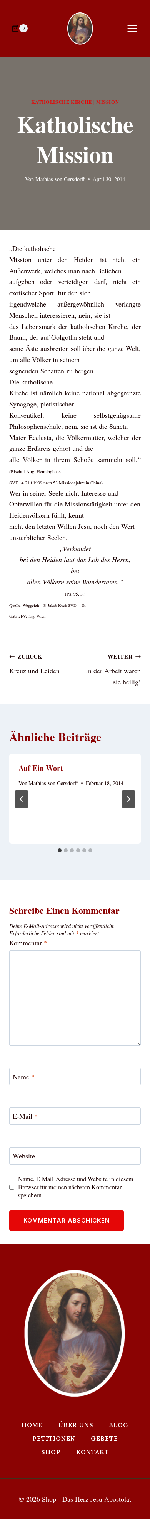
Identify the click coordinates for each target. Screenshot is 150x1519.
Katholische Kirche (61, 101)
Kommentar (28, 942)
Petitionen (53, 1438)
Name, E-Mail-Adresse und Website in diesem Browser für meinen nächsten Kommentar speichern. (75, 1187)
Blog (118, 1425)
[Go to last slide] (21, 799)
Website (24, 1156)
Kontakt (92, 1452)
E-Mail (25, 1116)
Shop (51, 1452)
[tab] (60, 850)
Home (32, 1425)
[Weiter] (128, 799)
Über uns (75, 1425)
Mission (107, 101)
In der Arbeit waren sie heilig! (113, 669)
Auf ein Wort (40, 768)
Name (24, 1076)
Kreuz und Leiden (34, 663)
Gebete (104, 1438)
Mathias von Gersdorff (60, 179)
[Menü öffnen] (136, 28)
